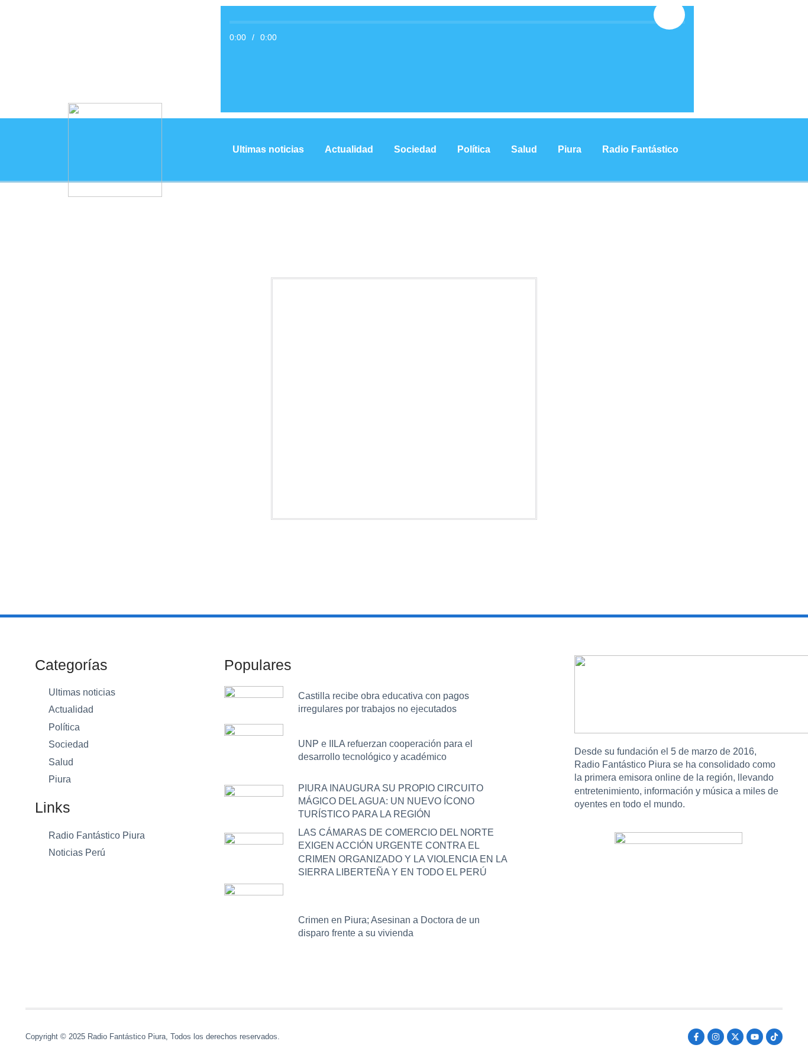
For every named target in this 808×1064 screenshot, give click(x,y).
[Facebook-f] (696, 1037)
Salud (524, 149)
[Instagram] (715, 1037)
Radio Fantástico (640, 149)
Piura (569, 149)
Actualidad (349, 149)
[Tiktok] (774, 1037)
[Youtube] (754, 1037)
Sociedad (415, 149)
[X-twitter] (735, 1037)
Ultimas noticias (268, 149)
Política (473, 149)
